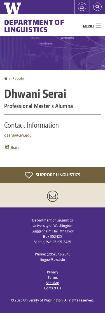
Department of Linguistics (34, 26)
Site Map (52, 282)
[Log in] (82, 7)
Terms (53, 277)
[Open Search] (97, 7)
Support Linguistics (57, 174)
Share (14, 147)
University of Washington (43, 300)
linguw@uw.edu (52, 259)
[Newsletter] (52, 196)
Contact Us (52, 288)
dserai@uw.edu (18, 135)
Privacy (52, 272)
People (18, 78)
